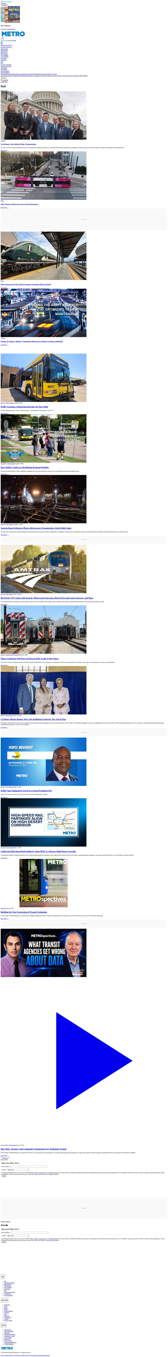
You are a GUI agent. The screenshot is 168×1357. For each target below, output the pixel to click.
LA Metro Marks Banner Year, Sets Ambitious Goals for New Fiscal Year (33, 719)
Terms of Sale (20, 1355)
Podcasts (27, 74)
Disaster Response (6, 45)
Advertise (19, 76)
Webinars (35, 74)
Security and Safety (6, 64)
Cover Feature (7, 1)
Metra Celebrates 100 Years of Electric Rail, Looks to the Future (30, 658)
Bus (2, 42)
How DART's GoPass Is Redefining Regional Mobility (25, 467)
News (13, 1)
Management (4, 49)
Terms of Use (12, 1355)
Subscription (4, 76)
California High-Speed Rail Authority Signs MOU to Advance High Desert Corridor (38, 851)
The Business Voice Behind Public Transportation (18, 144)
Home (2, 90)
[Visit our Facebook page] (1, 1225)
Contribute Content (38, 76)
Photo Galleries (20, 74)
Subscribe (3, 29)
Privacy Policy (62, 76)
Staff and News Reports (12, 655)
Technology (4, 68)
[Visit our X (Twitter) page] (5, 1225)
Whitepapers (41, 74)
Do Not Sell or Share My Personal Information (37, 1355)
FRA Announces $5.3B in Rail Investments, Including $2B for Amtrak (26, 284)
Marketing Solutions (27, 76)
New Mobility (4, 55)
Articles (17, 1)
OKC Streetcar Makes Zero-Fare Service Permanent (19, 204)
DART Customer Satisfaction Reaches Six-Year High (24, 407)
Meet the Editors (12, 76)
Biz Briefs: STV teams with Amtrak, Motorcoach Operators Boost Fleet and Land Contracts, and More (47, 598)
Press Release (48, 76)
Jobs (31, 74)
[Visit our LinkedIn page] (3, 1225)
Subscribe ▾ (4, 5)
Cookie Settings (83, 76)
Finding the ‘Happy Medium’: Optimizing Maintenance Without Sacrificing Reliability (32, 341)
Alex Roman (9, 403)
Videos (14, 74)
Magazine (3, 74)
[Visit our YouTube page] (7, 1225)
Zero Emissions (5, 71)
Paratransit (3, 58)
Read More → (5, 150)
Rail (2, 61)
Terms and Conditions (72, 76)
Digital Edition (11, 29)
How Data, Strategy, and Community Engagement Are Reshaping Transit (33, 1149)
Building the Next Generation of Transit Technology (24, 912)
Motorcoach (4, 52)
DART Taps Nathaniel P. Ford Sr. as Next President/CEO (26, 791)
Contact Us (55, 76)
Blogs (11, 74)
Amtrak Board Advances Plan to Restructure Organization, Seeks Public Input (36, 528)
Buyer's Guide (53, 74)
